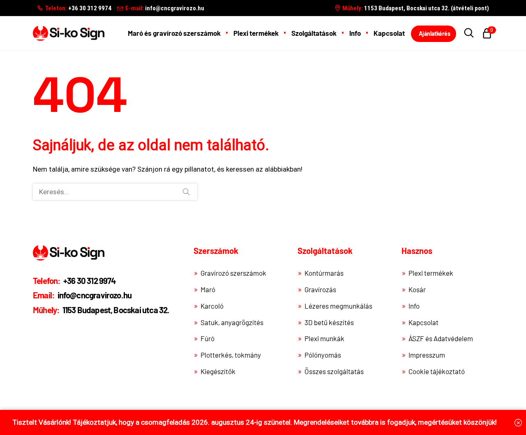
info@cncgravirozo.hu (164, 8)
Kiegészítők (218, 371)
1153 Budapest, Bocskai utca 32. (101, 310)
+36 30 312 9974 (78, 8)
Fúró (208, 338)
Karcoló (212, 306)
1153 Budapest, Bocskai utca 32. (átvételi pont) (415, 8)
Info (414, 306)
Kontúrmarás (324, 273)
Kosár (417, 289)
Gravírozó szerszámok (233, 273)
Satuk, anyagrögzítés (232, 322)
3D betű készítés (329, 322)
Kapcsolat (423, 322)
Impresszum (426, 355)
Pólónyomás (323, 355)
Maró (208, 289)
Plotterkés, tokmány (231, 355)
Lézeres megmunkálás (338, 306)
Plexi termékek (430, 273)
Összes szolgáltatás (334, 371)
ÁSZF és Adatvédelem (440, 338)
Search (186, 192)
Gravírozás (320, 289)
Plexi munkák (324, 338)
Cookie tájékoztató (436, 371)
